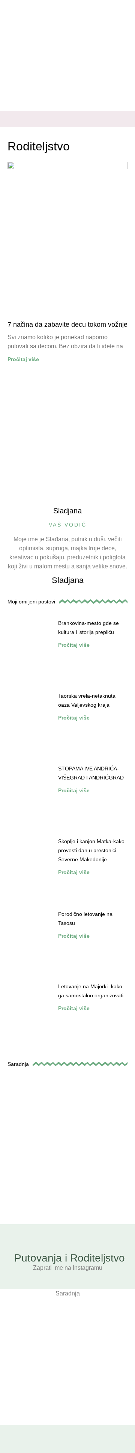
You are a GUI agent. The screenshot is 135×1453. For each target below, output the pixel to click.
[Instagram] (123, 121)
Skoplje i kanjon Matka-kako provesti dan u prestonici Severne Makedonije (91, 850)
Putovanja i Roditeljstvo (69, 1258)
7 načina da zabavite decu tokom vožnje (68, 324)
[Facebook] (109, 121)
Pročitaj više (23, 359)
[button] (13, 119)
